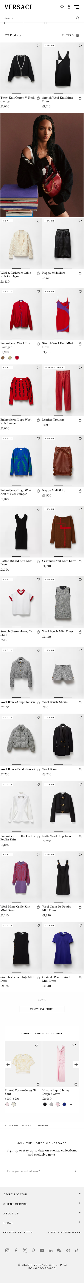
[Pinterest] (33, 1250)
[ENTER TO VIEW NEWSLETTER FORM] (75, 1171)
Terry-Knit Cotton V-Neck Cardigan (17, 99)
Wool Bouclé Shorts (54, 702)
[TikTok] (76, 1250)
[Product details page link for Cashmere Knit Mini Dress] (63, 531)
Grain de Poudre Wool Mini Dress (56, 979)
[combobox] (42, 18)
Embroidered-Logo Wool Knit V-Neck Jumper (16, 492)
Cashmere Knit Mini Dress (59, 561)
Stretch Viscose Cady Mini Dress (17, 979)
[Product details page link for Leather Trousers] (63, 390)
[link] (12, 1125)
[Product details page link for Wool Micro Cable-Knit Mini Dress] (21, 877)
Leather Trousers (53, 419)
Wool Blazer (50, 769)
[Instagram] (7, 1250)
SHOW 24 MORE (42, 1009)
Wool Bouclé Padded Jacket (17, 769)
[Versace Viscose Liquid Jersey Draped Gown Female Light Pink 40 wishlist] (74, 1045)
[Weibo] (68, 1250)
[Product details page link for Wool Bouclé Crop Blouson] (21, 673)
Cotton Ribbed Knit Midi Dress (16, 562)
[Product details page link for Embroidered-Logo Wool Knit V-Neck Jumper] (21, 461)
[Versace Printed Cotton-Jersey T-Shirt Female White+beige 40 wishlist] (36, 1045)
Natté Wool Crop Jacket (57, 836)
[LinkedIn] (50, 1250)
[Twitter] (24, 1250)
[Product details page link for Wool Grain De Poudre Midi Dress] (63, 877)
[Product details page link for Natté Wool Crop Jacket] (63, 807)
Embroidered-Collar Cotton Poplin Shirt (17, 838)
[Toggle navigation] (76, 6)
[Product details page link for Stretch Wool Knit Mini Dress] (63, 68)
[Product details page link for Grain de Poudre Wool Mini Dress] (63, 948)
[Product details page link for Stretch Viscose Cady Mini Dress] (21, 948)
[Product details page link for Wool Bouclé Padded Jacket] (21, 740)
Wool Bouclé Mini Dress (57, 631)
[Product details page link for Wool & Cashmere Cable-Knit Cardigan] (21, 243)
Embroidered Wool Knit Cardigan (15, 345)
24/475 (42, 1000)
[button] (69, 7)
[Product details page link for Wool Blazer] (63, 740)
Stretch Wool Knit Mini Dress (57, 99)
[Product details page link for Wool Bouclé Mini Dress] (63, 602)
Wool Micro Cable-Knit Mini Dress (15, 908)
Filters (68, 35)
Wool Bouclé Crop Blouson (17, 702)
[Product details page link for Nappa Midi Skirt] (63, 243)
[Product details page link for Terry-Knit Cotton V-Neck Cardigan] (21, 68)
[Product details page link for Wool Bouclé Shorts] (63, 673)
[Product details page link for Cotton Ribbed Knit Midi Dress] (21, 531)
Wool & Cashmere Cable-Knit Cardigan (16, 274)
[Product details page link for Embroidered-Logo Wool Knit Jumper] (21, 390)
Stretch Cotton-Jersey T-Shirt (16, 633)
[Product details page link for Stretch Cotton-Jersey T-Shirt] (21, 602)
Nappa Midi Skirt (53, 273)
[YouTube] (42, 1250)
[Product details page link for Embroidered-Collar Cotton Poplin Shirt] (21, 807)
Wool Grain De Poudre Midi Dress (56, 908)
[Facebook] (16, 1250)
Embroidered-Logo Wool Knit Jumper (16, 421)
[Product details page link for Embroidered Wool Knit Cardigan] (21, 314)
